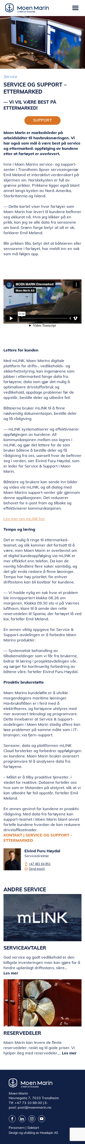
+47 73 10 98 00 (28, 1103)
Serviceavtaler (24, 948)
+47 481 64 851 (40, 864)
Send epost (37, 869)
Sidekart (33, 1128)
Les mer (10, 973)
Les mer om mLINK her (24, 518)
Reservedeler (22, 1033)
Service (10, 76)
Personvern (17, 1128)
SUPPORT (42, 120)
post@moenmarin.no (34, 1107)
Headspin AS (49, 1133)
